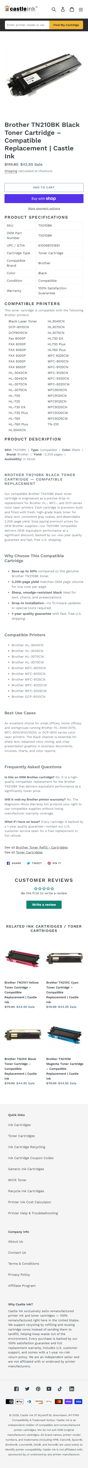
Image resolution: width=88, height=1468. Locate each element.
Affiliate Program (22, 1286)
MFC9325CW (58, 418)
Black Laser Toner (23, 321)
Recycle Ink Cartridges (26, 1191)
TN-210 (53, 424)
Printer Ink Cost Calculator (29, 1202)
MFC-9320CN (58, 378)
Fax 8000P (17, 338)
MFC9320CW (58, 413)
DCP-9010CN (19, 327)
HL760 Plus (57, 350)
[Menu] (80, 9)
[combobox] (27, 25)
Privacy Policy (19, 1275)
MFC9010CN (57, 390)
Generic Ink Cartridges (26, 1169)
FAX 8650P (17, 367)
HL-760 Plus (18, 424)
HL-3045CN (18, 378)
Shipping (11, 171)
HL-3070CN (18, 384)
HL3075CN (56, 333)
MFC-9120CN (58, 367)
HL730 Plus (56, 344)
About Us (15, 1241)
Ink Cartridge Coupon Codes (30, 1158)
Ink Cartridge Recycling (26, 1147)
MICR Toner (17, 1180)
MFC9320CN (57, 407)
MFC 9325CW (58, 356)
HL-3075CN (18, 390)
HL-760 (14, 418)
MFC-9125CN (58, 373)
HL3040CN (17, 430)
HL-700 (14, 396)
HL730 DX (55, 338)
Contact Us (17, 1252)
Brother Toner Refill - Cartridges (42, 847)
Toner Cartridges (29, 852)
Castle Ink (26, 1415)
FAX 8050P (17, 344)
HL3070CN (56, 327)
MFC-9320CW (59, 384)
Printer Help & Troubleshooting (33, 1213)
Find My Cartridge (66, 25)
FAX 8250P (17, 361)
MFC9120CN (57, 396)
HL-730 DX (17, 407)
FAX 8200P (17, 356)
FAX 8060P (17, 350)
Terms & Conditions (23, 1264)
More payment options (44, 208)
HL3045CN (56, 321)
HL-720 (14, 401)
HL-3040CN (18, 373)
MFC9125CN (57, 401)
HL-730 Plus (18, 413)
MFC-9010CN (58, 361)
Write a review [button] (44, 905)
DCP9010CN (18, 333)
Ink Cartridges (19, 1125)
